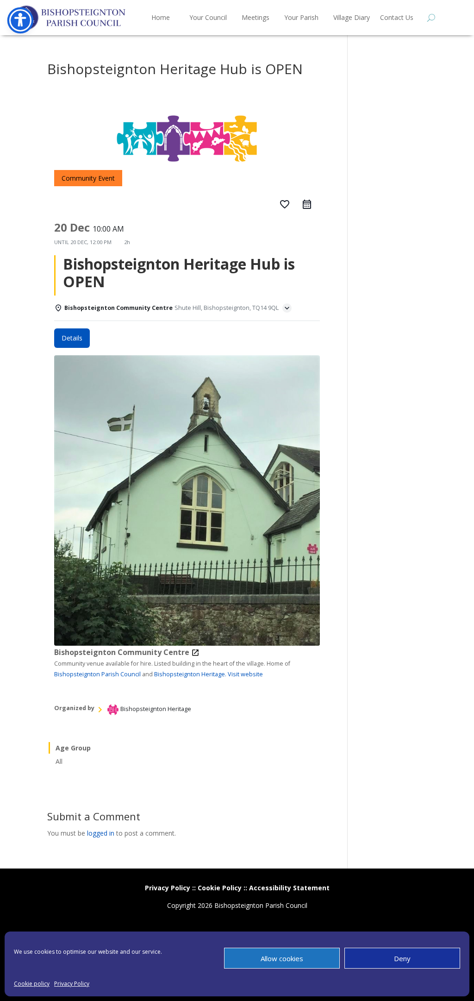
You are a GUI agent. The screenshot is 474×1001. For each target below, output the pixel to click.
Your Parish (301, 17)
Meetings (255, 17)
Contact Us (396, 17)
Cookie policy (32, 984)
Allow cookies (282, 958)
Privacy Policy (71, 984)
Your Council (208, 17)
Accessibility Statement (289, 887)
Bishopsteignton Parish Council (97, 674)
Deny (402, 958)
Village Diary (351, 17)
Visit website (245, 674)
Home (160, 17)
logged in (100, 833)
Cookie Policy (220, 887)
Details (72, 338)
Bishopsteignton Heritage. (190, 674)
